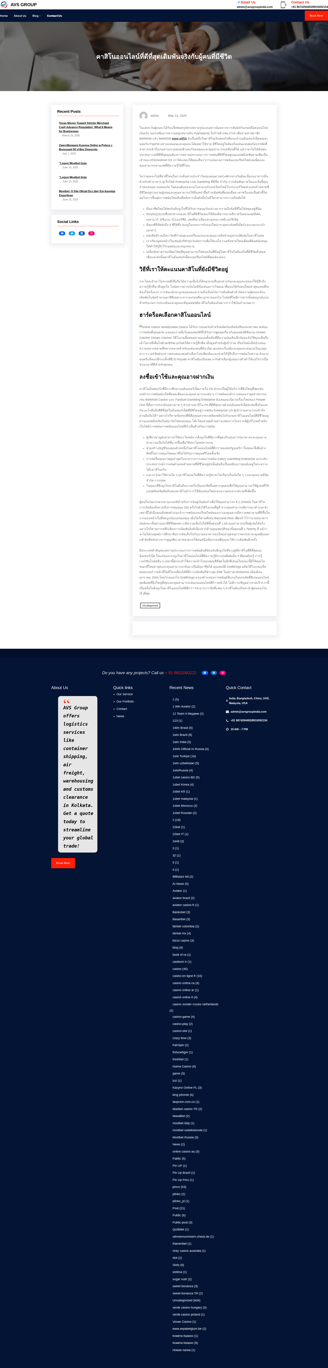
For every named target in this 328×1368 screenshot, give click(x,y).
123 (175, 720)
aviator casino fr (183, 905)
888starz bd (181, 876)
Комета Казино (183, 1336)
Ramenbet (180, 1243)
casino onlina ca (184, 983)
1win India (179, 742)
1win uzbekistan (183, 763)
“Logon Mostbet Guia (73, 163)
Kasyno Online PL (185, 1087)
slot (175, 1258)
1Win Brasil (180, 728)
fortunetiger (180, 1052)
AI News (178, 884)
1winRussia (180, 770)
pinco (176, 1187)
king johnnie (181, 1095)
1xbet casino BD (184, 777)
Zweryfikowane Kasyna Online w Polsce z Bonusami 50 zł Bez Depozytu (85, 147)
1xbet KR (179, 791)
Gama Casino (182, 1066)
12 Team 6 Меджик (186, 713)
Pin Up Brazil (181, 1172)
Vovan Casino (182, 1321)
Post (176, 1208)
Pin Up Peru (181, 1180)
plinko (177, 1194)
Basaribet (179, 919)
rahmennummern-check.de (191, 1236)
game (176, 1073)
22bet (176, 827)
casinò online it (183, 997)
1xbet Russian (182, 813)
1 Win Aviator (182, 706)
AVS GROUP (24, 4)
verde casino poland (186, 1314)
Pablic (177, 1158)
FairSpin (178, 1045)
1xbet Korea (181, 784)
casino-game (181, 1016)
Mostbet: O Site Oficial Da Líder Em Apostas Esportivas (87, 193)
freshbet (178, 1059)
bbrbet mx (179, 933)
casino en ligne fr (184, 976)
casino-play (180, 1024)
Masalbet (179, 1116)
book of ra (179, 954)
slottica (177, 1272)
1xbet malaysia (183, 798)
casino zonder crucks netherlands (195, 1004)
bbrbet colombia (183, 926)
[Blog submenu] (40, 16)
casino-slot (180, 1031)
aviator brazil (181, 898)
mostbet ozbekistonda (187, 1130)
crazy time (180, 1038)
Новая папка (182, 1350)
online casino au (184, 1151)
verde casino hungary (187, 1307)
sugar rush (180, 1279)
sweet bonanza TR (185, 1293)
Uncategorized (150, 605)
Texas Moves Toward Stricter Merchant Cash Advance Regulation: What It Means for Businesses (85, 127)
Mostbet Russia (183, 1137)
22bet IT (178, 834)
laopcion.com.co (184, 1102)
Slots (176, 1265)
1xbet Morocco (183, 805)
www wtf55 (179, 138)
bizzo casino (181, 940)
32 (174, 855)
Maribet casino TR (185, 1109)
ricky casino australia (187, 1251)
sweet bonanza (183, 1286)
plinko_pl (179, 1201)
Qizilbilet (178, 1229)
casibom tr (180, 961)
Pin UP (177, 1165)
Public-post (180, 1222)
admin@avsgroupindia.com (248, 711)
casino (177, 969)
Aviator (177, 891)
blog (175, 947)
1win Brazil (180, 735)
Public (177, 1215)
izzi (175, 1080)
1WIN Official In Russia (188, 749)
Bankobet (179, 912)
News (176, 1144)
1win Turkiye (181, 756)
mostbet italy (181, 1123)
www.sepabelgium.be (187, 1328)
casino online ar (183, 990)
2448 (176, 841)
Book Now (316, 15)
